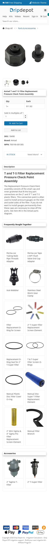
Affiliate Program (24, 542)
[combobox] (24, 21)
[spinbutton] (13, 116)
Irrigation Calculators (34, 538)
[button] (12, 3)
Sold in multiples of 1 (14, 113)
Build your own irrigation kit (35, 540)
